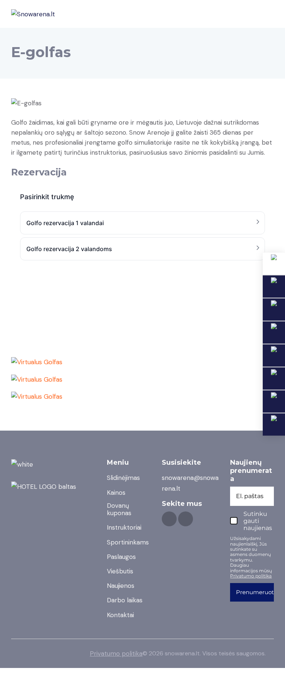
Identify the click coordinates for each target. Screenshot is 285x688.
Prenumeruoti (255, 592)
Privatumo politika (116, 653)
